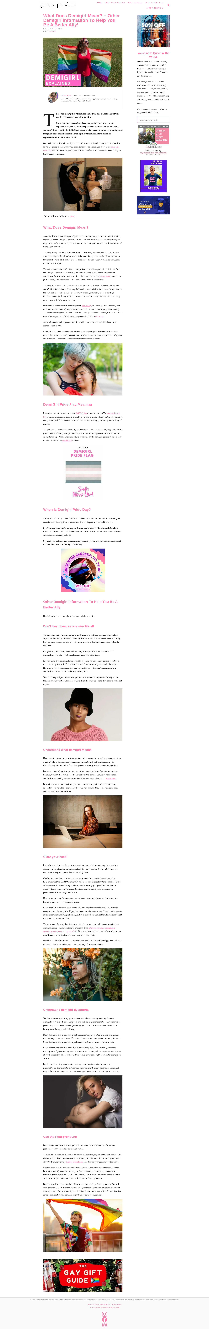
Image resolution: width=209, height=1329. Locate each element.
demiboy (99, 316)
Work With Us (105, 1304)
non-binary (86, 305)
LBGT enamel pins (74, 1161)
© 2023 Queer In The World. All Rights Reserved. (104, 1307)
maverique (110, 778)
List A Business (116, 1304)
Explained (52, 31)
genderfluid (72, 931)
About (90, 1304)
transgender (105, 276)
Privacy (96, 1304)
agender (46, 931)
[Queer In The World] (58, 5)
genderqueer (56, 931)
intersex (92, 927)
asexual (100, 927)
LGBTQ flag (81, 413)
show (72, 216)
